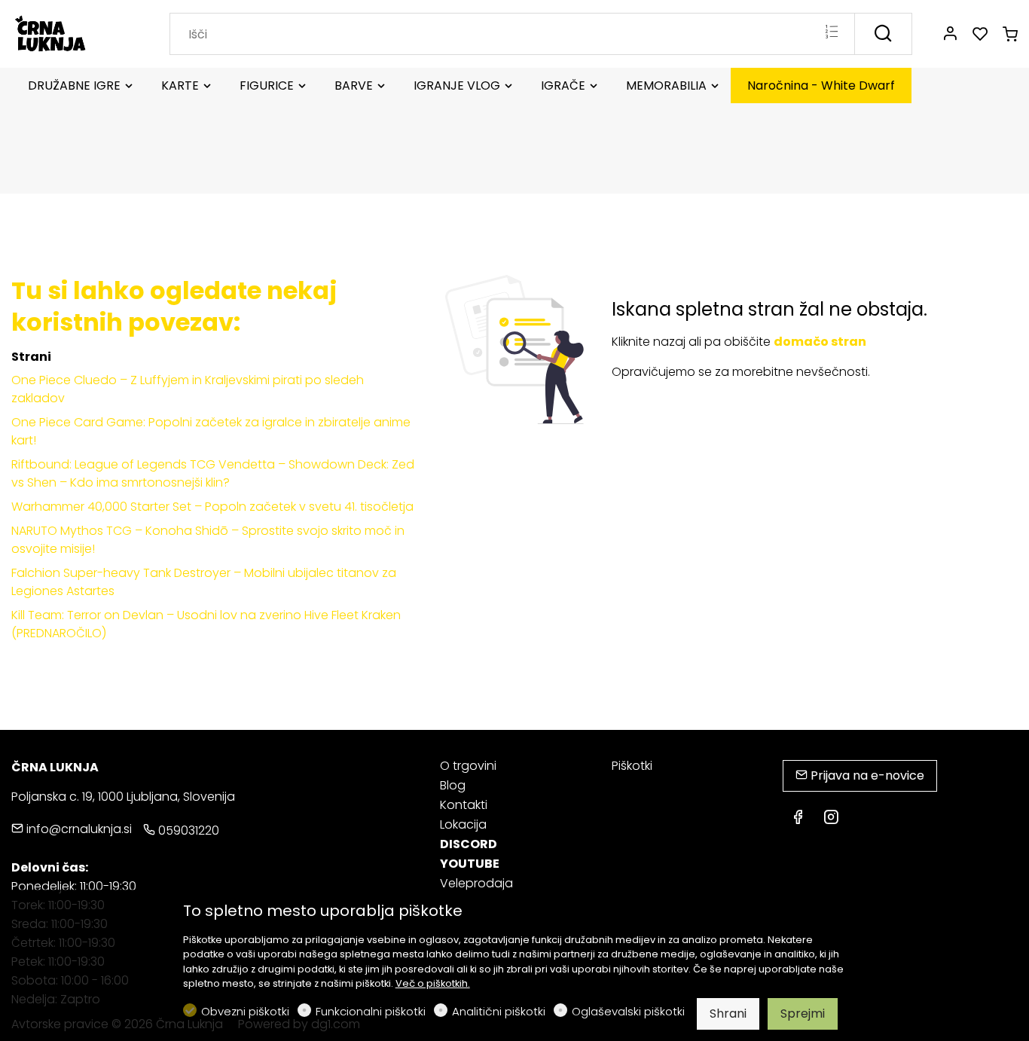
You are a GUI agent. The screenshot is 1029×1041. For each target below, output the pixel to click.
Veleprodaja (476, 883)
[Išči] (883, 34)
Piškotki (632, 766)
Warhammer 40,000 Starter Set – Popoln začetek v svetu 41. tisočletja (212, 506)
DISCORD (468, 844)
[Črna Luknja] (75, 32)
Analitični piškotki (498, 1011)
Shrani (728, 1013)
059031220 (187, 830)
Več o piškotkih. (432, 983)
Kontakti (463, 805)
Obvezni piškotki (245, 1011)
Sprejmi (802, 1013)
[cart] (1010, 34)
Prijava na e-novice (866, 775)
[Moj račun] (950, 34)
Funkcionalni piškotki (371, 1011)
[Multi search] (831, 33)
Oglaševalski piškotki (628, 1011)
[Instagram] (831, 819)
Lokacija (463, 824)
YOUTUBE (469, 863)
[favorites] (980, 34)
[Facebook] (798, 819)
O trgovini (468, 765)
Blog (453, 785)
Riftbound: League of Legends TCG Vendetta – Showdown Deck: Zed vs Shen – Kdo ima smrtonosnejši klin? (212, 473)
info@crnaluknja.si (77, 829)
